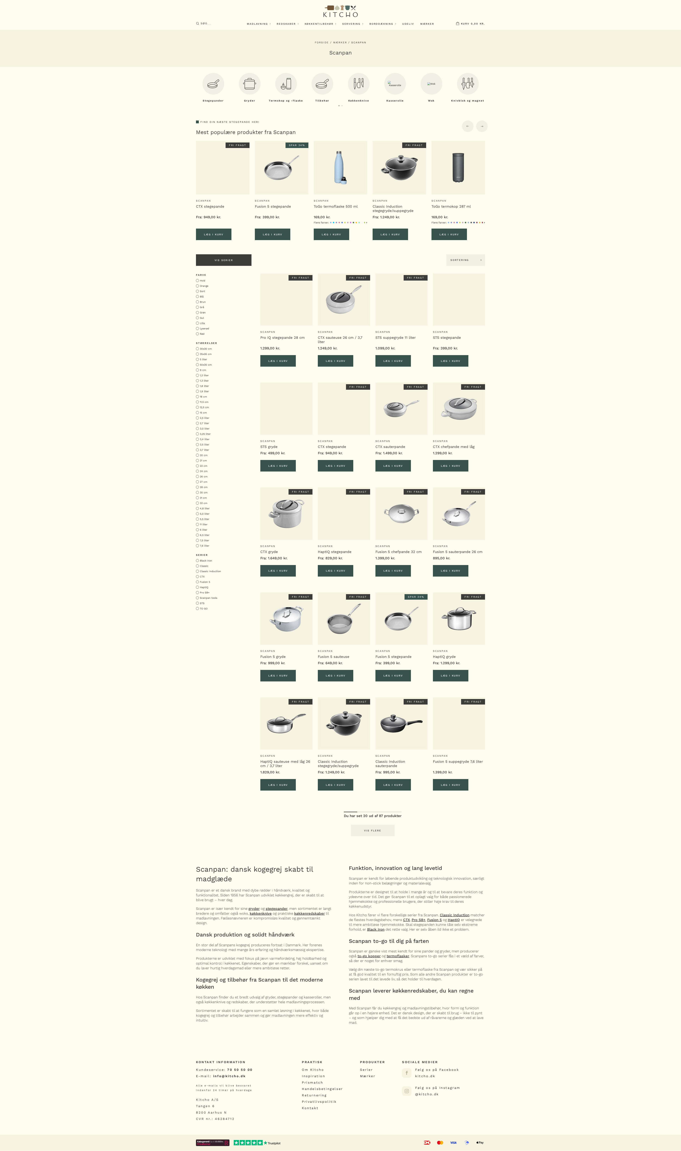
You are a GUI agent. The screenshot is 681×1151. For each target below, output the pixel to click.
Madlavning (257, 23)
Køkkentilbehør (319, 23)
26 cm (203, 476)
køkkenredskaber (309, 913)
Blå (202, 296)
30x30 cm (206, 348)
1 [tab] (339, 105)
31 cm (203, 497)
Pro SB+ (204, 592)
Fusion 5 (205, 581)
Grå (202, 307)
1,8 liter (204, 386)
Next (482, 126)
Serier (366, 1069)
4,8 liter (205, 508)
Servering (351, 23)
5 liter (203, 359)
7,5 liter (204, 540)
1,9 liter (204, 391)
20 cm (203, 455)
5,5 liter (204, 519)
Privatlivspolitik (319, 1101)
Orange (204, 285)
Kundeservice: (224, 1069)
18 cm (203, 396)
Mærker (427, 23)
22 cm (203, 465)
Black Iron (206, 560)
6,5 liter (204, 535)
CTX (202, 576)
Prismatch (312, 1082)
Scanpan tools (208, 597)
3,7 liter (204, 449)
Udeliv (408, 23)
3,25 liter (205, 433)
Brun (203, 301)
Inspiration (313, 1076)
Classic (204, 565)
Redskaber (286, 23)
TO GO (203, 608)
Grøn (203, 312)
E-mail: (221, 1076)
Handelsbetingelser (322, 1089)
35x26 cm (206, 354)
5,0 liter (204, 513)
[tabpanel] (213, 87)
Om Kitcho (313, 1069)
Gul (202, 317)
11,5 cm (204, 402)
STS (202, 603)
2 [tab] (342, 105)
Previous (468, 126)
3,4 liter (204, 439)
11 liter (203, 524)
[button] (278, 361)
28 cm (203, 487)
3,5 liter (204, 444)
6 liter (203, 529)
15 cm (203, 412)
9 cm (203, 370)
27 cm (203, 481)
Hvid (202, 280)
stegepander (276, 908)
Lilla (202, 323)
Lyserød (204, 328)
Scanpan (203, 200)
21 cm (203, 460)
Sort (202, 291)
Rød (202, 333)
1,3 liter (204, 380)
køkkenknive (261, 913)
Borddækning (381, 23)
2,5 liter (204, 417)
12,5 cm (204, 407)
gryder (254, 908)
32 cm (203, 503)
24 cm (203, 471)
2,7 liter (204, 423)
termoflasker (398, 956)
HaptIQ (204, 587)
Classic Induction (210, 571)
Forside (322, 42)
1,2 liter (204, 375)
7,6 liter (204, 545)
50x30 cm (206, 364)
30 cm (203, 492)
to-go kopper (369, 956)
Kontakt (310, 1108)
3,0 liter (204, 428)
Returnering (314, 1095)
